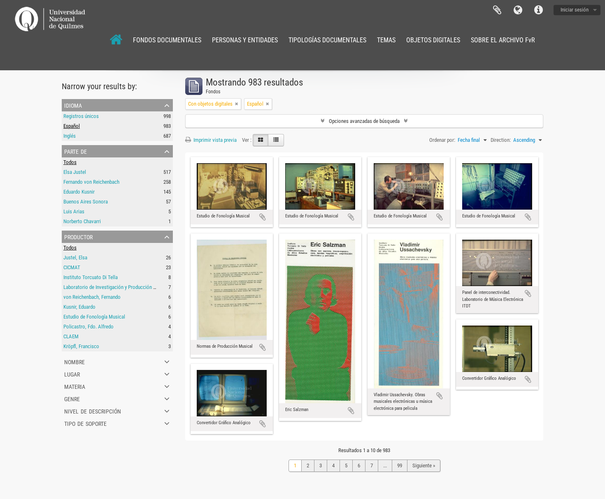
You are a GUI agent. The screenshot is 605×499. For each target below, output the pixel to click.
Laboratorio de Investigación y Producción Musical (116, 287)
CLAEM (71, 336)
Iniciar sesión (575, 10)
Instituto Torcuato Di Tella (90, 277)
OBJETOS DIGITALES (433, 40)
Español (71, 126)
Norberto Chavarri (82, 221)
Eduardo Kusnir (79, 192)
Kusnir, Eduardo (79, 307)
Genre (72, 398)
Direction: (501, 140)
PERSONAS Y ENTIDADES (245, 40)
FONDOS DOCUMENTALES (167, 40)
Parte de (75, 151)
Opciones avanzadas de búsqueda (364, 121)
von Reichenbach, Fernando (92, 297)
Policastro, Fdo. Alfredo (88, 326)
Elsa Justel (74, 172)
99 (399, 465)
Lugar (72, 374)
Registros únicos (81, 116)
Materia (74, 386)
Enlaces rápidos (538, 10)
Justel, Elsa (75, 257)
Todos (70, 162)
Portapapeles (497, 10)
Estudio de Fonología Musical (94, 317)
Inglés (69, 136)
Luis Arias (73, 211)
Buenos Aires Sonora (85, 202)
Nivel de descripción (92, 411)
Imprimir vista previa (214, 140)
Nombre (74, 361)
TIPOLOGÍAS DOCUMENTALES (327, 40)
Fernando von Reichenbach (91, 182)
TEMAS (386, 40)
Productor (78, 236)
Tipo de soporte (85, 423)
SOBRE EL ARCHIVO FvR (503, 40)
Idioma (517, 10)
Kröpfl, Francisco (81, 346)
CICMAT (71, 267)
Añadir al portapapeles (262, 217)
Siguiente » (423, 465)
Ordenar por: (442, 140)
